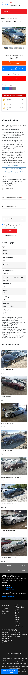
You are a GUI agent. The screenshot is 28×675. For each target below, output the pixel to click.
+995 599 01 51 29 (15, 5)
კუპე (16, 615)
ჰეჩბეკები (17, 612)
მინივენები (17, 617)
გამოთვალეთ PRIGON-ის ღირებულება (9, 671)
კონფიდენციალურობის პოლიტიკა (21, 635)
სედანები (17, 610)
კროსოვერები (18, 613)
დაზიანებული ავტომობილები (6, 608)
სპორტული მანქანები (18, 624)
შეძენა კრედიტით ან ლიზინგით (14, 169)
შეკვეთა (16, 63)
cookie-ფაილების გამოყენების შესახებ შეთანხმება (7, 640)
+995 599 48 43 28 (15, 4)
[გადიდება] (14, 36)
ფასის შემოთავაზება (14, 165)
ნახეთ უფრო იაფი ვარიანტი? (14, 172)
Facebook (9, 570)
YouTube (23, 570)
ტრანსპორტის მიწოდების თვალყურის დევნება (8, 635)
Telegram (9, 565)
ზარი (15, 78)
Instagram (23, 565)
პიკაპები (17, 619)
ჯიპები (16, 621)
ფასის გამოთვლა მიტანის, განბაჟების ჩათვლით (14, 68)
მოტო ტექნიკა (5, 611)
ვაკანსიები (17, 632)
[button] (3, 88)
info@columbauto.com (8, 596)
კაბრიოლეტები (19, 626)
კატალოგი (6, 11)
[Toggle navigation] (25, 3)
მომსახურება (5, 632)
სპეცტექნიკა (5, 613)
